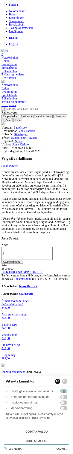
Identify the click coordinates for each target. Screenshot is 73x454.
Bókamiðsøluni (22, 278)
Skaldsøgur (21, 134)
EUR (12, 272)
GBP (26, 272)
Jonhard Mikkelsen (12, 371)
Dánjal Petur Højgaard (24, 137)
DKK (5, 272)
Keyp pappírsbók (12, 261)
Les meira (15, 448)
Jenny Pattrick (26, 131)
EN (64, 381)
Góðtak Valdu (36, 431)
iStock (18, 141)
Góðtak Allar (37, 441)
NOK (33, 272)
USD (19, 272)
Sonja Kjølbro (20, 144)
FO (57, 381)
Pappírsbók (20, 127)
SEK (40, 272)
